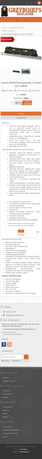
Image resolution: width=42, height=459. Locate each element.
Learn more (21, 234)
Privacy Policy (7, 394)
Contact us (6, 391)
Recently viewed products (11, 430)
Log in (31, 3)
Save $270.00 (6, 39)
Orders (5, 414)
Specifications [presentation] (21, 118)
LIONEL (26, 98)
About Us (6, 378)
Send (26, 357)
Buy (19, 102)
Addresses (6, 410)
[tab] (21, 114)
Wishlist (5, 417)
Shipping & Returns (9, 381)
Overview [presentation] (21, 114)
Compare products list (10, 433)
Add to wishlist (9, 90)
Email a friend (36, 90)
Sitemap (5, 397)
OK (21, 231)
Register (27, 3)
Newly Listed (7, 427)
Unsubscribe (15, 361)
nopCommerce (24, 449)
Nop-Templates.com (24, 451)
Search (5, 437)
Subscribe (6, 361)
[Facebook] (4, 344)
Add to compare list (22, 90)
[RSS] (9, 344)
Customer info (7, 407)
